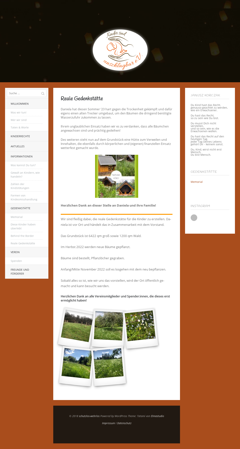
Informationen (22, 156)
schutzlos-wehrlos (89, 416)
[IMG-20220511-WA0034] (76, 366)
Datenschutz (124, 423)
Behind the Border (22, 236)
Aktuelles (18, 146)
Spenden (16, 261)
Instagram (194, 217)
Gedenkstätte (20, 208)
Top (116, 434)
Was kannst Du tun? (23, 165)
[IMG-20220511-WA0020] (140, 328)
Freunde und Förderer (20, 271)
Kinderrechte (20, 136)
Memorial (17, 217)
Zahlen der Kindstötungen (20, 186)
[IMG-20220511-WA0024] (108, 366)
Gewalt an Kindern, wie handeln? (25, 174)
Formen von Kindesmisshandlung (24, 197)
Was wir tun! (18, 112)
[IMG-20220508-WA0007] (108, 328)
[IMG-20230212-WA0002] (77, 328)
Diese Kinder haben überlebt (23, 226)
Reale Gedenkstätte (23, 243)
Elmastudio (157, 416)
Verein (15, 252)
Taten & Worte (20, 127)
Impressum (108, 423)
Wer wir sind (19, 120)
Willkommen (20, 103)
